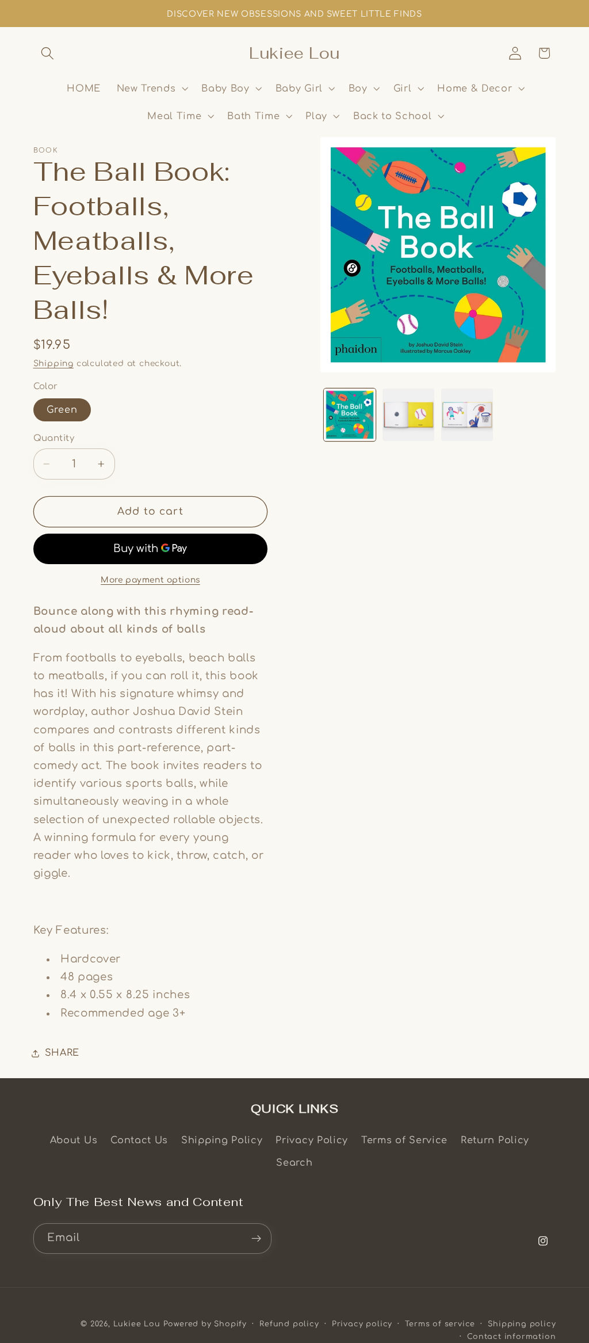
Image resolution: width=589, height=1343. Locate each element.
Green (62, 410)
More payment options (150, 580)
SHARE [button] (62, 1053)
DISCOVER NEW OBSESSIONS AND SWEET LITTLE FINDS (294, 14)
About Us (74, 1140)
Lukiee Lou (136, 1324)
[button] (48, 53)
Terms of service (440, 1324)
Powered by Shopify (205, 1324)
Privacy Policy (312, 1140)
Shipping (53, 363)
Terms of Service (404, 1140)
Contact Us (139, 1140)
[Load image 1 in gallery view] (350, 414)
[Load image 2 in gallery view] (408, 414)
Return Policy (495, 1140)
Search (294, 1163)
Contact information (511, 1337)
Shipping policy (522, 1324)
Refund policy (289, 1324)
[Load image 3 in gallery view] (467, 414)
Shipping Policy (221, 1140)
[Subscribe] (256, 1238)
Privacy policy (362, 1324)
